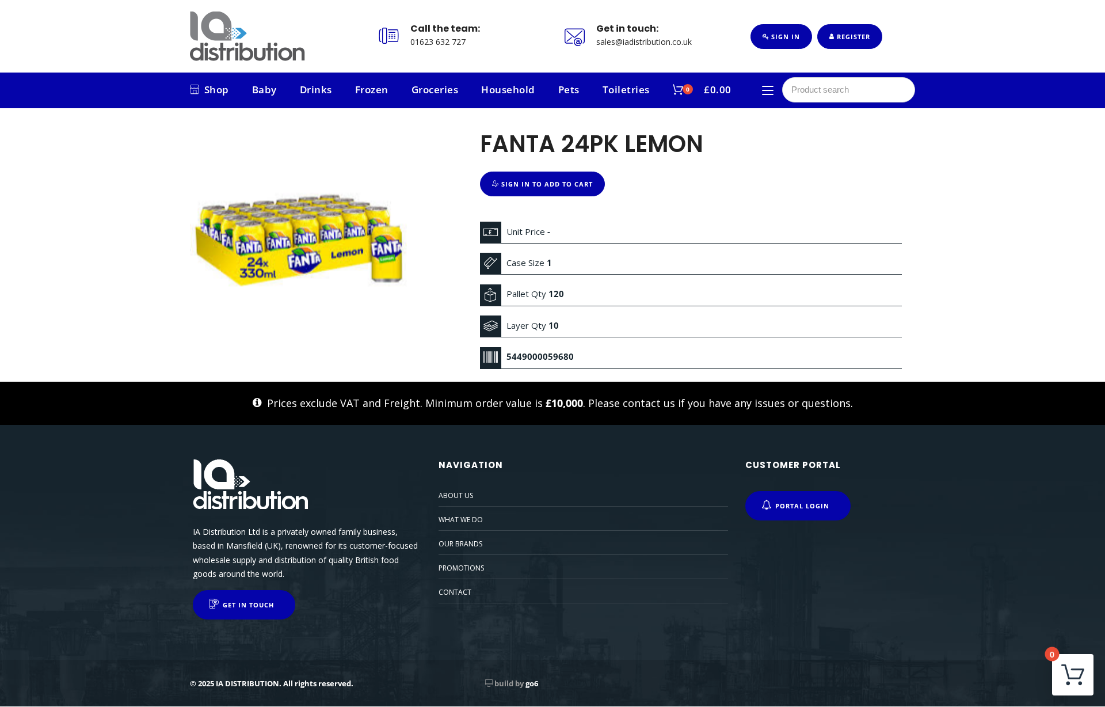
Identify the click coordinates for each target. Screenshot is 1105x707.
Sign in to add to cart (546, 184)
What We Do (461, 519)
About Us (456, 495)
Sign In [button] (784, 36)
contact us (649, 403)
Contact (455, 592)
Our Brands (460, 544)
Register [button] (852, 36)
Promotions (461, 568)
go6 (531, 683)
